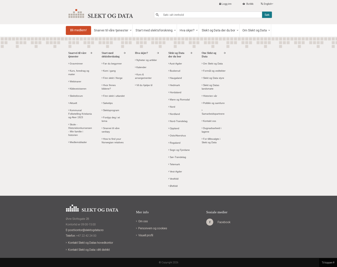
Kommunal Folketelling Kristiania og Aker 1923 (80, 114)
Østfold (173, 185)
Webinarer (75, 81)
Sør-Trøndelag (177, 157)
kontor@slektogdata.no (89, 230)
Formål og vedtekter (214, 70)
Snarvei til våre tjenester (111, 30)
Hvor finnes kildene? (109, 87)
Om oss (143, 221)
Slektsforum (76, 95)
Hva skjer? (187, 30)
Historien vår (209, 95)
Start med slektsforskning (154, 30)
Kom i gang (109, 70)
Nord (172, 106)
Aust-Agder (175, 63)
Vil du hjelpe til (144, 85)
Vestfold (174, 178)
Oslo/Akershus (177, 135)
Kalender (141, 67)
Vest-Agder (175, 171)
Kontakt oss (209, 121)
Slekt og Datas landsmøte (210, 87)
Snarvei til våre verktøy (111, 130)
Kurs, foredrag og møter (78, 72)
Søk (267, 15)
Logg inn (227, 3)
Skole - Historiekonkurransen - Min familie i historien (80, 129)
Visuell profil (145, 235)
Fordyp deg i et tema (111, 119)
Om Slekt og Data (254, 30)
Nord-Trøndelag (178, 121)
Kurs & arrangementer (143, 76)
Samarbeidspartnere (213, 113)
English (268, 3)
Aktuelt (73, 103)
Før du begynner (112, 63)
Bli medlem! (78, 30)
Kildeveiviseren (77, 88)
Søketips (107, 103)
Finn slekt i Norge (112, 78)
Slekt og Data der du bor (219, 30)
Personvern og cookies (152, 228)
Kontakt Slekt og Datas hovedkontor (90, 242)
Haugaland (175, 78)
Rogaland (174, 142)
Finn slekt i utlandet (113, 95)
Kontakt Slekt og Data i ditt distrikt (89, 249)
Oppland (174, 128)
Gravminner (76, 63)
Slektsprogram (110, 110)
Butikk (249, 3)
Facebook (224, 222)
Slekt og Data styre (213, 78)
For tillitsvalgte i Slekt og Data (211, 140)
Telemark (174, 164)
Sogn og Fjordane (179, 150)
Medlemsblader (78, 142)
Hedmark (174, 85)
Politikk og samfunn (213, 103)
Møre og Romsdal (179, 99)
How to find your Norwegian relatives (113, 140)
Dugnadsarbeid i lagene (211, 130)
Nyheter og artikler (146, 60)
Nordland (174, 114)
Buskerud (174, 70)
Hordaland (175, 92)
